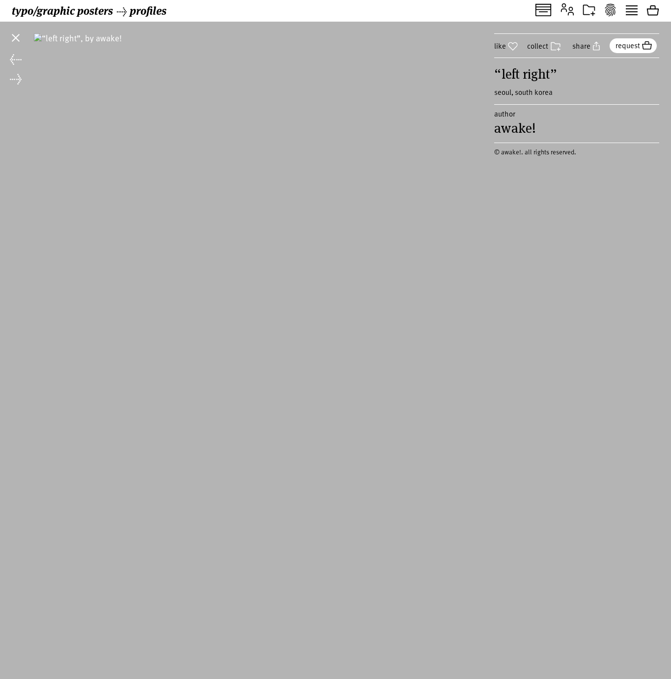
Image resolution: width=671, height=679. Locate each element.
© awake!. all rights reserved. (535, 152)
